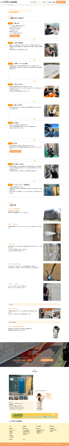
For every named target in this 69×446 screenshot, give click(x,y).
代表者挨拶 (11, 435)
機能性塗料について (40, 431)
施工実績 (53, 2)
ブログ (24, 439)
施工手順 (51, 431)
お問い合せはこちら (14, 35)
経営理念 (11, 431)
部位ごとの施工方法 (12, 322)
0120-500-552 (23, 360)
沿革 (10, 434)
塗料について (45, 2)
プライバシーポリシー (12, 444)
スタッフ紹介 (12, 437)
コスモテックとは (12, 430)
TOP (31, 2)
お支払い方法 (25, 434)
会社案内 (49, 2)
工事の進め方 (40, 2)
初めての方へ (35, 2)
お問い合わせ (61, 2)
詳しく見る (11, 304)
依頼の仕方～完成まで (53, 430)
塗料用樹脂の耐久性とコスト (41, 430)
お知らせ (10, 439)
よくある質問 (38, 426)
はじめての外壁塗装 (26, 430)
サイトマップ (19, 444)
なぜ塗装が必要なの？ (26, 431)
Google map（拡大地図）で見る (40, 390)
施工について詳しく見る (15, 151)
